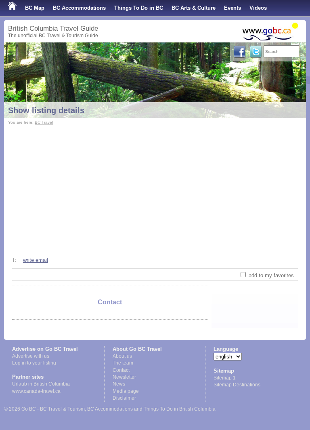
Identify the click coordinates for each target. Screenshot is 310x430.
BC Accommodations (79, 8)
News (119, 384)
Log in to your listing (34, 362)
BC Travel (44, 122)
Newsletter (124, 377)
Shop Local (22, 24)
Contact (121, 370)
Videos (258, 8)
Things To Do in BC (138, 8)
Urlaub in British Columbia (41, 384)
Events (232, 8)
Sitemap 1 (225, 377)
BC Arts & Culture (194, 8)
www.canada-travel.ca (36, 391)
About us (122, 356)
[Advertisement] (155, 187)
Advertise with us (30, 356)
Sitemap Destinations (237, 384)
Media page (126, 391)
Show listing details (46, 110)
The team (123, 362)
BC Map (34, 8)
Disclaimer (124, 398)
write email (35, 260)
